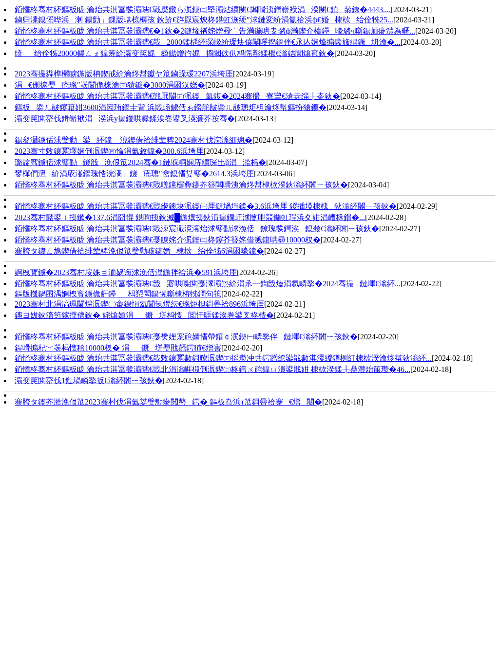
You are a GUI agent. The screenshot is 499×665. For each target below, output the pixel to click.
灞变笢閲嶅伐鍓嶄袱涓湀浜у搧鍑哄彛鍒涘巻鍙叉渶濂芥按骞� (125, 118)
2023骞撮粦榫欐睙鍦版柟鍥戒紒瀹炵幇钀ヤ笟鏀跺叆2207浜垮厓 (124, 74)
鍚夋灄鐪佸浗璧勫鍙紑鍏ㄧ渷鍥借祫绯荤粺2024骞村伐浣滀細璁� (133, 140)
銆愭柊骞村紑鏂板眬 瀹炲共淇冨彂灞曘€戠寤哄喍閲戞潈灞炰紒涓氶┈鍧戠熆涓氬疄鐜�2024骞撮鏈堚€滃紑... (208, 283)
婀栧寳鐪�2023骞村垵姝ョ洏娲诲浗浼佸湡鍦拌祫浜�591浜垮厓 (126, 272)
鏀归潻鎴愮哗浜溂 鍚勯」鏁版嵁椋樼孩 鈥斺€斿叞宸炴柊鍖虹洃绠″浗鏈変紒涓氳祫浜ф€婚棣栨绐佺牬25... (204, 20)
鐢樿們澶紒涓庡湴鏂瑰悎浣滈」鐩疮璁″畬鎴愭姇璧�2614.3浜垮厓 (134, 173)
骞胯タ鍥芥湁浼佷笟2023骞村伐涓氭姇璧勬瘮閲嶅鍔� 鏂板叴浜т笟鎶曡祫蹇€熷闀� (168, 402)
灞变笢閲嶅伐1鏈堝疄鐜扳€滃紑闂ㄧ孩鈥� (89, 380)
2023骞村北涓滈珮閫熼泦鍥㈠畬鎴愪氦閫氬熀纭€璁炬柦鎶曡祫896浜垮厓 (139, 304)
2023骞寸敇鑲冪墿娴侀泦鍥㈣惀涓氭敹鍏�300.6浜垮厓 (109, 151)
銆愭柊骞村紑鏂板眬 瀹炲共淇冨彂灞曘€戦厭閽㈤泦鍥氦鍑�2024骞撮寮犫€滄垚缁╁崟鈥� (177, 96)
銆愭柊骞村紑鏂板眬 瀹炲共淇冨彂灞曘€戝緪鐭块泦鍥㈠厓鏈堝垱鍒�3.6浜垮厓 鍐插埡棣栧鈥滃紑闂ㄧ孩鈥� (206, 206)
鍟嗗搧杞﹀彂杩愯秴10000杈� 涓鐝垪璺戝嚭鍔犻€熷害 (118, 348)
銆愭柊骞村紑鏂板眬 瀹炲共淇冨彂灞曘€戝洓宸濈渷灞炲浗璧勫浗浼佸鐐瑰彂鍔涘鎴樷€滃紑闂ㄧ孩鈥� (197, 228)
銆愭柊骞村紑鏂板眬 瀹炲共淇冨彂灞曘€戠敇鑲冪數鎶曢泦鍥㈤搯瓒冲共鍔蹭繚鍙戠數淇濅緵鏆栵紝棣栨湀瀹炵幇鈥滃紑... (223, 358)
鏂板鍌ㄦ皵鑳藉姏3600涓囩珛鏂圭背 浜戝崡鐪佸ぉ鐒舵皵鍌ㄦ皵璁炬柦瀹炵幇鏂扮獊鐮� (170, 107)
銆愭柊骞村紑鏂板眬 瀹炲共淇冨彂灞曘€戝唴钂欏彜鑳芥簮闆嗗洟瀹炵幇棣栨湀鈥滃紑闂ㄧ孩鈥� (181, 185)
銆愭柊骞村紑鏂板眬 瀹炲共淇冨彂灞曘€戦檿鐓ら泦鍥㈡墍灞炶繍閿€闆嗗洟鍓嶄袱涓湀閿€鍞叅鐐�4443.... (203, 9)
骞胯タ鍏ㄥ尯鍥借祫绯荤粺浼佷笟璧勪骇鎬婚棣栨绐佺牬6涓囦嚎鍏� (139, 251)
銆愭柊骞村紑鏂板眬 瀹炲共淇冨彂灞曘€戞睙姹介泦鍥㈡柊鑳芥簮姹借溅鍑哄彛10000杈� (168, 240)
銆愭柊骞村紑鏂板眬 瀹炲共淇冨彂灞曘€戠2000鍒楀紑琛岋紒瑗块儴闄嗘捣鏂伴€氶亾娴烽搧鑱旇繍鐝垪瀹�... (208, 42)
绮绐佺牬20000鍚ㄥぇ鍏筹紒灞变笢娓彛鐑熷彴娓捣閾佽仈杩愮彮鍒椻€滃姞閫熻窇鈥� (174, 53)
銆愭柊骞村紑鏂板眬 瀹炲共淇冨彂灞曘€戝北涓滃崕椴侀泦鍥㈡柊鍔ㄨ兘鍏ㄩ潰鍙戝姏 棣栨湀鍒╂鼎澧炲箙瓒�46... (212, 369)
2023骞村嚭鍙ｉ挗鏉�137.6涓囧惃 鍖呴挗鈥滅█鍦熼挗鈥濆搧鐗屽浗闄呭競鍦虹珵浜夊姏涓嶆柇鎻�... (190, 217)
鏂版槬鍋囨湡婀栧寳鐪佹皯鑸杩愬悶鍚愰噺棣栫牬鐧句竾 (118, 294)
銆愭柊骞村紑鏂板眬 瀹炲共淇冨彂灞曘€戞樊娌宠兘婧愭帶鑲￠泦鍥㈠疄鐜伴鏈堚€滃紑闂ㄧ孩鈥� (186, 336)
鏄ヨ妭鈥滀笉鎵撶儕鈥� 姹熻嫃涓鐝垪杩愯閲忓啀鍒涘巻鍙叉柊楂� (144, 315)
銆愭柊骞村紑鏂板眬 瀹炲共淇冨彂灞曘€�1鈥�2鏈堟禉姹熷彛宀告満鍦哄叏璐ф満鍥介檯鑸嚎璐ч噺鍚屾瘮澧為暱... (215, 31)
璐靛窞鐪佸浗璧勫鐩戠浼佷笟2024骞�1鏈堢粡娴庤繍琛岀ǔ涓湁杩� (140, 162)
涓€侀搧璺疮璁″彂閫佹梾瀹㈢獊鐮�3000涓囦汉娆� (110, 85)
